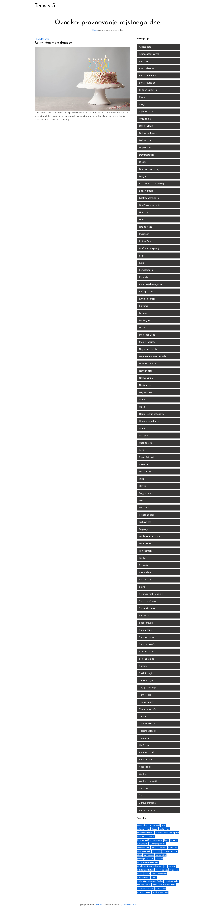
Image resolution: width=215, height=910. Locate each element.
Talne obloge (146, 680)
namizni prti (172, 847)
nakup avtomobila (159, 847)
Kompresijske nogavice (150, 284)
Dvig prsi (143, 176)
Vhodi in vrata (146, 759)
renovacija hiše (162, 870)
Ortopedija (144, 435)
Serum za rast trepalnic (151, 594)
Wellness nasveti (148, 781)
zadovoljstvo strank (145, 888)
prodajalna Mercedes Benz (148, 862)
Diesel (142, 162)
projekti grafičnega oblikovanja (149, 866)
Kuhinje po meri (147, 298)
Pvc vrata (143, 565)
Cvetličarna (145, 118)
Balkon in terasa (147, 75)
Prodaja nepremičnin (149, 536)
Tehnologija (145, 694)
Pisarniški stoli (146, 457)
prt (165, 866)
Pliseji (142, 478)
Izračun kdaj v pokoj (149, 248)
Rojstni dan (42, 39)
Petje (141, 450)
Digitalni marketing (149, 169)
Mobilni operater (147, 342)
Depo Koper (145, 147)
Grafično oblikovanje (149, 205)
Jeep (141, 255)
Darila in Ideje (146, 126)
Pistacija (143, 464)
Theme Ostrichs (129, 904)
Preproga (143, 529)
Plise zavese (145, 471)
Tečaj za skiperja (147, 687)
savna (139, 874)
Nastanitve (145, 385)
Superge (143, 666)
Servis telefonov (147, 601)
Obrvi (142, 399)
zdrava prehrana (143, 892)
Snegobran (144, 615)
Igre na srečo (145, 226)
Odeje (142, 406)
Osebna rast (145, 442)
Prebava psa (145, 522)
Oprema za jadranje (149, 421)
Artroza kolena (146, 68)
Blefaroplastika (147, 82)
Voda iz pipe (145, 766)
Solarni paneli (146, 630)
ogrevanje (157, 851)
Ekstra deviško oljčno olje (152, 183)
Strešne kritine (146, 658)
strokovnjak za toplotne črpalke (150, 881)
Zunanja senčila (147, 810)
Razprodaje (145, 572)
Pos (141, 500)
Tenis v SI (46, 5)
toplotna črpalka (171, 881)
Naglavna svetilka (148, 349)
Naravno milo (146, 378)
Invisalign (144, 234)
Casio (142, 97)
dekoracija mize (143, 829)
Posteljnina (145, 507)
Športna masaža (147, 644)
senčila (147, 874)
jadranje (151, 836)
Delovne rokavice (148, 133)
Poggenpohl (145, 493)
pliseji (139, 855)
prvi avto (171, 866)
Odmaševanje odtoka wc (151, 414)
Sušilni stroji (145, 673)
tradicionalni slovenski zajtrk (164, 885)
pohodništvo (161, 855)
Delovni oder (145, 140)
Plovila (142, 486)
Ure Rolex (144, 745)
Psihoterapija (146, 550)
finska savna (164, 829)
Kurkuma (143, 306)
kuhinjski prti (142, 844)
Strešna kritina (146, 651)
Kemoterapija (146, 270)
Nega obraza (145, 392)
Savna (142, 586)
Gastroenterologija (149, 198)
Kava (141, 262)
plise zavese (149, 855)
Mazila (142, 327)
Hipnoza (143, 212)
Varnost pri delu (147, 752)
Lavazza (143, 313)
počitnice (159, 859)
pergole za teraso (170, 851)
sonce (154, 877)
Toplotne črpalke (148, 730)
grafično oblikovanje (145, 833)
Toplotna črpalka (148, 723)
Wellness (144, 774)
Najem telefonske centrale (152, 356)
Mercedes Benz (147, 334)
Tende (142, 716)
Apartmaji (144, 61)
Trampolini (144, 738)
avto (163, 825)
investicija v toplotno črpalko (167, 833)
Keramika (144, 277)
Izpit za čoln (145, 241)
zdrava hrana (160, 888)
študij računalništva (160, 892)
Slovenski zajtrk (147, 608)
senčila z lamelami (159, 874)
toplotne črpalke (144, 885)
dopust (154, 829)
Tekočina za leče (147, 709)
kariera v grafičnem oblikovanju (149, 840)
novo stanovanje (144, 851)
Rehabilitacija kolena (145, 870)
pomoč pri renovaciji (145, 859)
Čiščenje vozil (146, 111)
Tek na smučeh (146, 702)
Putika (142, 558)
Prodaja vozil (145, 543)
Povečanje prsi (146, 514)
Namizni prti (145, 370)
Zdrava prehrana (147, 802)
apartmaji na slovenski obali (148, 825)
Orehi (142, 428)
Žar (140, 795)
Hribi (141, 219)
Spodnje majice (147, 637)
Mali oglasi (145, 320)
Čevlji (142, 104)
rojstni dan (174, 870)
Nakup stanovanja (148, 363)
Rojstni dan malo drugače (53, 42)
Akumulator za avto (149, 54)
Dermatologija (146, 154)
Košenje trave (146, 291)
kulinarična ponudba (157, 844)
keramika (173, 840)
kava (166, 840)
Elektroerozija (146, 190)
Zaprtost (143, 788)
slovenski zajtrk (143, 877)
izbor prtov (141, 836)
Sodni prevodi (146, 622)
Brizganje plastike (148, 90)
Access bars (145, 46)
